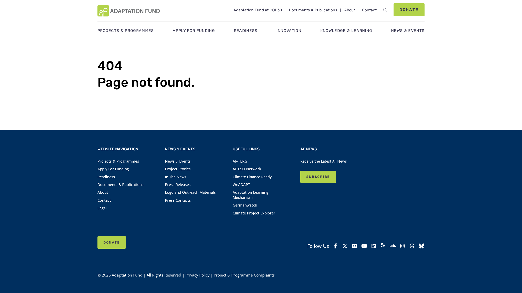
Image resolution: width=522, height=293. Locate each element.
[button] (385, 10)
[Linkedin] (373, 246)
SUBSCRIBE (318, 177)
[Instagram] (402, 246)
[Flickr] (354, 246)
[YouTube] (364, 246)
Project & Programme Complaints (244, 275)
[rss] (383, 245)
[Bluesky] (421, 246)
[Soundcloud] (393, 246)
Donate (409, 9)
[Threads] (412, 246)
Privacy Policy (197, 275)
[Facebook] (335, 246)
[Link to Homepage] (128, 10)
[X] (345, 246)
